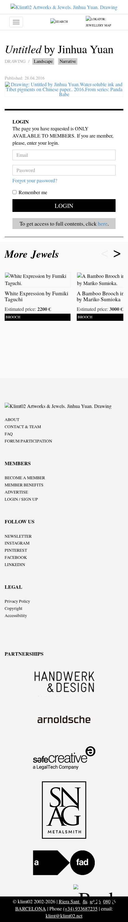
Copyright (13, 608)
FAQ (9, 434)
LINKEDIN (15, 564)
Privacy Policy (17, 601)
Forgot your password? (34, 180)
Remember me (33, 192)
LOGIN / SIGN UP (21, 499)
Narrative (68, 61)
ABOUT (12, 419)
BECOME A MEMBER (25, 477)
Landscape (43, 61)
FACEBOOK (16, 557)
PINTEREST (16, 550)
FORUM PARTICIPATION (28, 441)
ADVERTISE (16, 492)
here (102, 223)
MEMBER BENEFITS (24, 485)
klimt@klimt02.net (64, 915)
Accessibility (16, 615)
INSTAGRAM (17, 543)
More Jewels (33, 253)
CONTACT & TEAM (23, 426)
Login (64, 205)
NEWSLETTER (18, 536)
